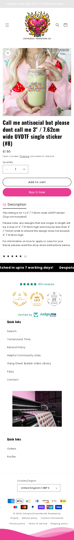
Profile (11, 456)
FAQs (10, 371)
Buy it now (37, 192)
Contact (12, 379)
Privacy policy (17, 523)
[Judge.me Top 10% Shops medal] (54, 299)
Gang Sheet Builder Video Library (29, 363)
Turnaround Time (19, 339)
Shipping (24, 156)
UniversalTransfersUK (35, 513)
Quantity (8, 162)
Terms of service (37, 523)
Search (12, 331)
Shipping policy (59, 523)
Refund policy (29, 518)
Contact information (52, 518)
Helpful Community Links (24, 355)
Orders (11, 448)
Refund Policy (16, 347)
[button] (7, 25)
